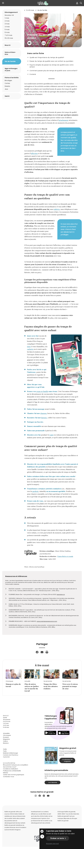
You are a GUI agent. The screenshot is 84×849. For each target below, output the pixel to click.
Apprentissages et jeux (11, 69)
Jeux (6, 89)
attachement (63, 120)
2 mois (7, 21)
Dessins (7, 86)
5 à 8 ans (6, 727)
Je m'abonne (52, 782)
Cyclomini (6, 757)
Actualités (6, 733)
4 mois (7, 27)
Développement (11, 12)
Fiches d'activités (12, 78)
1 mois (7, 18)
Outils (5, 749)
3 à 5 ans (6, 725)
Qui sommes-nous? (9, 767)
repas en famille (42, 391)
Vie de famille (42, 10)
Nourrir (8, 45)
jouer (29, 346)
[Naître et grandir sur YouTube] (48, 796)
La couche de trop (9, 763)
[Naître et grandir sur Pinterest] (44, 796)
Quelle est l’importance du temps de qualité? (47, 57)
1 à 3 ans (6, 723)
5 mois (7, 29)
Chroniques (7, 735)
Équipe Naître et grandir (65, 556)
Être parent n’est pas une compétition (15, 765)
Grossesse (6, 719)
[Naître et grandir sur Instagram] (36, 796)
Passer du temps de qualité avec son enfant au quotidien (51, 61)
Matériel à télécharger (10, 753)
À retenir (33, 74)
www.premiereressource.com (47, 621)
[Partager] (37, 652)
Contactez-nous (8, 777)
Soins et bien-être (10, 53)
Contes (7, 83)
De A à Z (6, 716)
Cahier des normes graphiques (13, 775)
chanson (43, 413)
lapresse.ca (61, 594)
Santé (7, 96)
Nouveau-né (9, 15)
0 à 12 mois (30, 10)
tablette (57, 209)
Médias (5, 773)
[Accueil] (42, 3)
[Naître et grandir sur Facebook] (40, 796)
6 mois (7, 32)
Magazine (6, 739)
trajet (51, 435)
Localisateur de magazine (67, 760)
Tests (5, 751)
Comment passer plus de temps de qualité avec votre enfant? (53, 71)
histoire (44, 418)
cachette (30, 349)
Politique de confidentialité (12, 771)
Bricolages (8, 80)
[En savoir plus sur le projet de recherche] (42, 836)
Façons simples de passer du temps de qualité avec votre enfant (51, 66)
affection (34, 153)
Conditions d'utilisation (10, 769)
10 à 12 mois (9, 38)
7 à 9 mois (8, 35)
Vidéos (5, 741)
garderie (35, 491)
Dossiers (6, 737)
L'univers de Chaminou (10, 755)
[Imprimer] (47, 652)
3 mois (7, 24)
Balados (6, 743)
